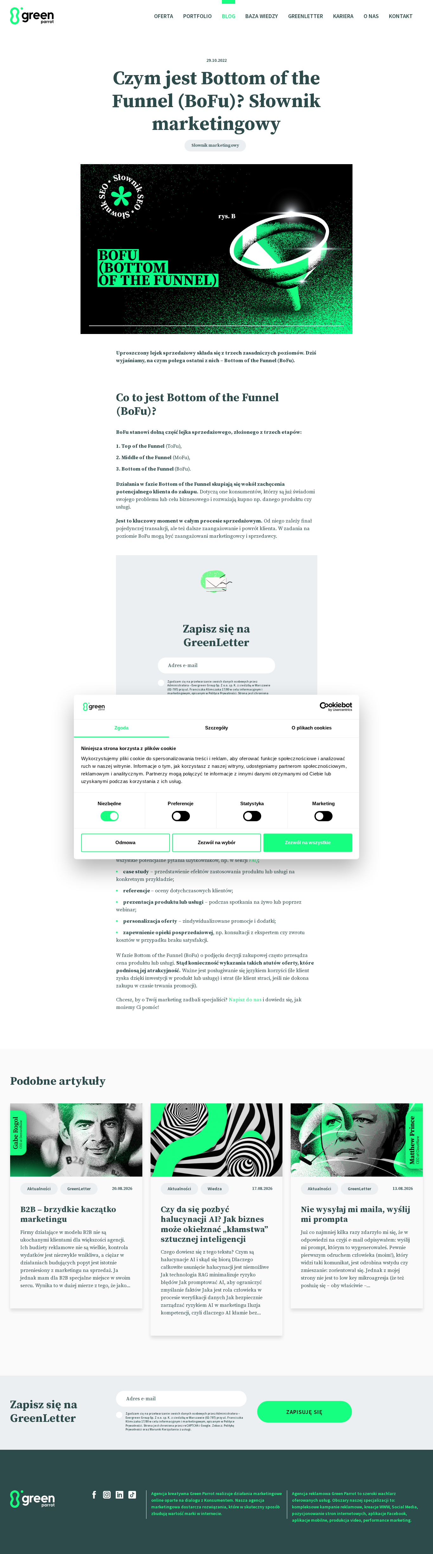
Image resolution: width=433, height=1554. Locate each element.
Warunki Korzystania (164, 1429)
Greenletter (305, 16)
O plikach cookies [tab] (312, 727)
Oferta (163, 16)
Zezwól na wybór (217, 842)
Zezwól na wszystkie (308, 842)
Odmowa (125, 842)
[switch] (181, 816)
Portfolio (197, 16)
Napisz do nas (245, 1000)
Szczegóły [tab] (216, 727)
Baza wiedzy (261, 16)
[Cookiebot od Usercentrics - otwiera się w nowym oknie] (324, 707)
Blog (228, 16)
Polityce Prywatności (222, 693)
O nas (371, 16)
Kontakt (401, 16)
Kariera (343, 16)
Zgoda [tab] (121, 727)
